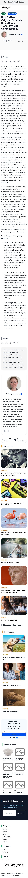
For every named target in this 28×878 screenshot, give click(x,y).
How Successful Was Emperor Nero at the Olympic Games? (13, 591)
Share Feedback (20, 440)
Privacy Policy (4, 875)
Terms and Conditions (13, 875)
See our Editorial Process (9, 440)
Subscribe (14, 734)
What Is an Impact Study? (10, 562)
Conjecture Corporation (17, 873)
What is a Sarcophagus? (11, 712)
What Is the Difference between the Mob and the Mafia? (13, 474)
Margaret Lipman (15, 34)
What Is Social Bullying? (9, 620)
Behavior (4, 530)
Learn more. (14, 3)
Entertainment (7, 836)
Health (3, 617)
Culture (4, 500)
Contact (5, 852)
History (4, 470)
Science (4, 560)
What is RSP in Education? (11, 685)
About (4, 849)
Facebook (6, 860)
